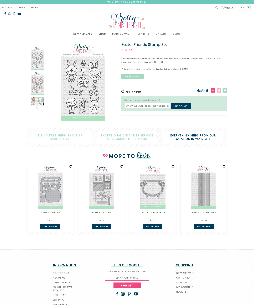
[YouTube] (19, 14)
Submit (127, 285)
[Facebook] (5, 14)
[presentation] (22, 188)
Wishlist (228, 7)
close (248, 2)
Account (7, 7)
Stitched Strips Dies (204, 212)
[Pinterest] (14, 14)
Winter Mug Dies (50, 212)
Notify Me (181, 106)
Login (20, 7)
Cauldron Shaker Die (152, 212)
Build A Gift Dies (101, 212)
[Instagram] (9, 14)
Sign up (33, 7)
